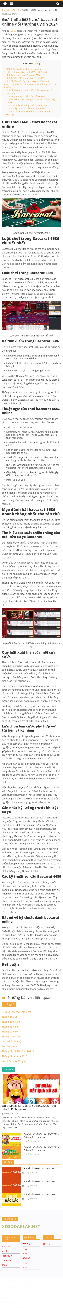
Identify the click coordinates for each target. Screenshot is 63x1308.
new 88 (27, 1287)
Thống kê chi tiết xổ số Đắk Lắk (19, 1051)
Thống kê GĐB (10, 1016)
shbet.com (7, 1260)
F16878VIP (7, 1255)
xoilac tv (6, 1246)
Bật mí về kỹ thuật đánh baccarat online (28, 111)
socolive (6, 1251)
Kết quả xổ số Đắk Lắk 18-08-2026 (38, 1181)
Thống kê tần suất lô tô (14, 1056)
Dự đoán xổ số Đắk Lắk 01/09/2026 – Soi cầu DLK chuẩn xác (29, 1107)
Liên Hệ (47, 1244)
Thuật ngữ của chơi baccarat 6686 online (29, 81)
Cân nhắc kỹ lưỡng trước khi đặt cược (27, 105)
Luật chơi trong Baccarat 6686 (23, 75)
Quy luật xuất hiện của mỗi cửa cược (27, 96)
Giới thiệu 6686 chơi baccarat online (23, 69)
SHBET (20, 1278)
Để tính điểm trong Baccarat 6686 (25, 78)
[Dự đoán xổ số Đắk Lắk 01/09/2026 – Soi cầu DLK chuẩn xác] (31, 1076)
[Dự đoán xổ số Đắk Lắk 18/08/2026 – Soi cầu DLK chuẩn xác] (12, 1147)
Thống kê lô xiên (11, 1036)
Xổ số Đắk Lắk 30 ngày (14, 1061)
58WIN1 (26, 1258)
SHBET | (57, 1284)
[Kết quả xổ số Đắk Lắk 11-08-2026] (12, 1194)
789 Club (27, 1244)
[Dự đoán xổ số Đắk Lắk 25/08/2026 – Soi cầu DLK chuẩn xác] (12, 1134)
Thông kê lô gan (10, 1026)
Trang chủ (6, 10)
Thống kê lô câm (11, 1021)
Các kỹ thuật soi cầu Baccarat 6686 (26, 108)
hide (37, 63)
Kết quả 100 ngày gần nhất (16, 1011)
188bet (5, 1265)
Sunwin (4, 1298)
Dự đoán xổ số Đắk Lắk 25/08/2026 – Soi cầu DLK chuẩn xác (41, 1135)
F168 (25, 1248)
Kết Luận (9, 114)
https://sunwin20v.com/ (14, 1306)
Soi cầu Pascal (9, 1046)
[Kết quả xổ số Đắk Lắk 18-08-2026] (12, 1181)
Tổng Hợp (17, 10)
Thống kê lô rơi (10, 1031)
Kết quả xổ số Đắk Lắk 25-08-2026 (38, 1168)
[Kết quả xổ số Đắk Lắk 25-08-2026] (12, 1168)
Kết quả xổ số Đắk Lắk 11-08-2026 (38, 1194)
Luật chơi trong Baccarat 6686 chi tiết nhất (26, 72)
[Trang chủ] (5, 4)
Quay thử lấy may (11, 1041)
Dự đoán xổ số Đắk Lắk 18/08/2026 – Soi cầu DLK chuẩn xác (41, 1148)
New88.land (37, 1287)
